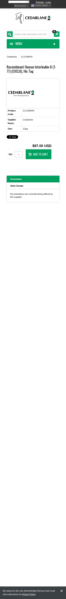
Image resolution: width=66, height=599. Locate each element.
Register (40, 2)
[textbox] (28, 34)
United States (41, 5)
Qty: (11, 154)
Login (48, 2)
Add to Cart (40, 154)
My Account (20, 6)
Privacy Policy (29, 594)
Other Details (16, 186)
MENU (18, 43)
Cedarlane (12, 57)
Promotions (16, 179)
